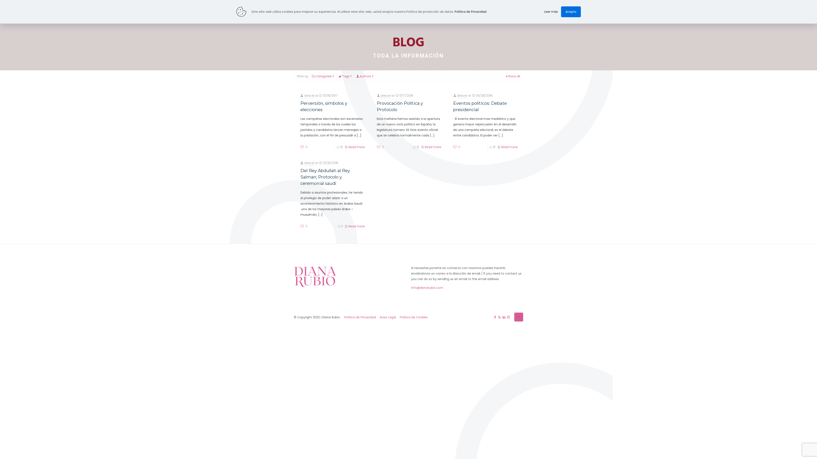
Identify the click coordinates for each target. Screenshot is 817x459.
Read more (357, 147)
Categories (323, 76)
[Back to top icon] (518, 317)
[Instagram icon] (508, 317)
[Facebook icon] (495, 317)
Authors (365, 76)
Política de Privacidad (360, 317)
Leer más (551, 12)
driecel (309, 96)
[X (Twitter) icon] (499, 317)
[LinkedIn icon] (504, 317)
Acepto (571, 12)
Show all (514, 76)
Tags (345, 76)
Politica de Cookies (414, 317)
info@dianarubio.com (427, 288)
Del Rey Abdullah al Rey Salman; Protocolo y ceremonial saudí (325, 177)
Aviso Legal (388, 317)
